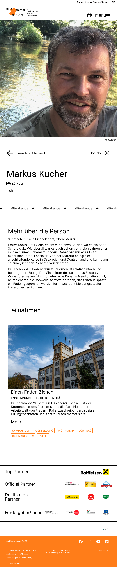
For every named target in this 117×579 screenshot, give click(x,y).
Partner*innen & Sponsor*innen (92, 2)
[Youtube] (98, 541)
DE (113, 2)
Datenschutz (14, 563)
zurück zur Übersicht (31, 153)
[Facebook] (81, 541)
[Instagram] (89, 541)
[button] (16, 422)
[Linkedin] (107, 541)
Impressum (103, 550)
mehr (10, 190)
